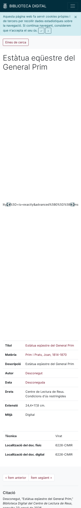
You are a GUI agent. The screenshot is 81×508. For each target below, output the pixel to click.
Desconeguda (35, 382)
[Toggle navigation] (72, 6)
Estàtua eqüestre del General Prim (49, 345)
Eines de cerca (15, 42)
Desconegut (34, 373)
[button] (8, 205)
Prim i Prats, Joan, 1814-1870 (46, 355)
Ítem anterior (15, 478)
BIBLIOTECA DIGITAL (26, 6)
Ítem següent (41, 478)
